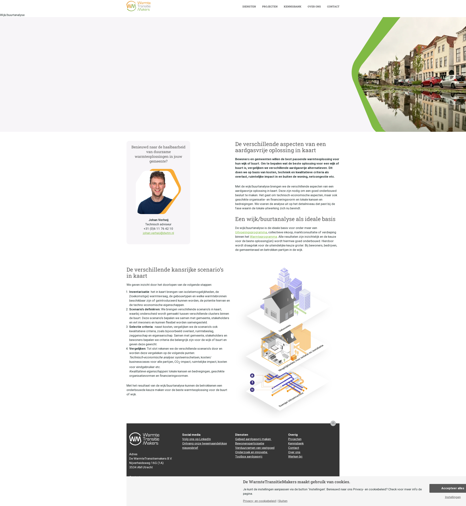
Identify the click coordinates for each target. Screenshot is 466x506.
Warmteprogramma (263, 236)
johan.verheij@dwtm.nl (158, 233)
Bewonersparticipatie (249, 443)
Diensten (249, 6)
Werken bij (295, 456)
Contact (333, 6)
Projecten (270, 6)
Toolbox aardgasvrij (248, 456)
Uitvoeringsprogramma (251, 232)
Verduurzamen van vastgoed (255, 448)
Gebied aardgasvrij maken (253, 439)
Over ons (314, 6)
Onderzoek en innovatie (251, 452)
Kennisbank (292, 6)
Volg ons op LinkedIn (196, 439)
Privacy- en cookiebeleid (259, 501)
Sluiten (282, 501)
